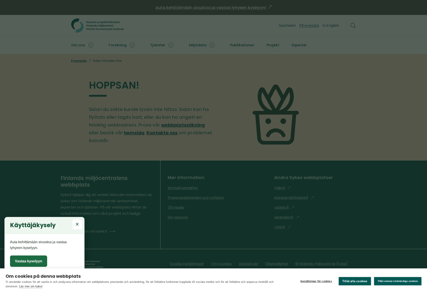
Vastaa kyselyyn (28, 261)
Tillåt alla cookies (354, 281)
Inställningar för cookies (316, 281)
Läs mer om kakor (30, 286)
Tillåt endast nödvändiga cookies (398, 281)
